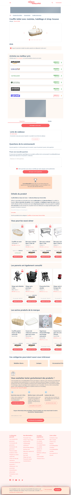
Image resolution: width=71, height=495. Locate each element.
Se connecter (35, 139)
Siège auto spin (27, 457)
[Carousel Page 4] (34, 39)
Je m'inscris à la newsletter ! (35, 420)
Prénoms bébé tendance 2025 (13, 451)
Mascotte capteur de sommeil (28, 452)
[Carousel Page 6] (37, 39)
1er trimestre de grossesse (13, 440)
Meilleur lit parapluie (39, 449)
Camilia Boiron (27, 461)
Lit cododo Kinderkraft (39, 442)
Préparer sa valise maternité (14, 455)
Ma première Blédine (28, 447)
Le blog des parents (12, 436)
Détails (50, 121)
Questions (22, 121)
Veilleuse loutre (40, 439)
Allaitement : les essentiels (13, 467)
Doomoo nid (26, 449)
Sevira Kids (17, 21)
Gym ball (25, 455)
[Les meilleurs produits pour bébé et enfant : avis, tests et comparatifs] (32, 2)
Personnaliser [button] (48, 489)
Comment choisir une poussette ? (14, 463)
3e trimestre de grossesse (13, 448)
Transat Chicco (40, 458)
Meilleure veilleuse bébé (41, 453)
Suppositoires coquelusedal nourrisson (26, 443)
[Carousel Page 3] (32, 39)
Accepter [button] (57, 489)
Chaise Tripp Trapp (28, 439)
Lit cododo (39, 447)
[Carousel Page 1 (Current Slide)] (29, 39)
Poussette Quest (27, 459)
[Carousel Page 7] (39, 39)
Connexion (59, 2)
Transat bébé (40, 456)
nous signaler (19, 58)
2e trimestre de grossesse (13, 444)
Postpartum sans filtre (13, 475)
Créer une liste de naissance (13, 459)
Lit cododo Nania (41, 445)
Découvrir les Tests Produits (19, 388)
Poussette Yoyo (27, 437)
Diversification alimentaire (13, 471)
